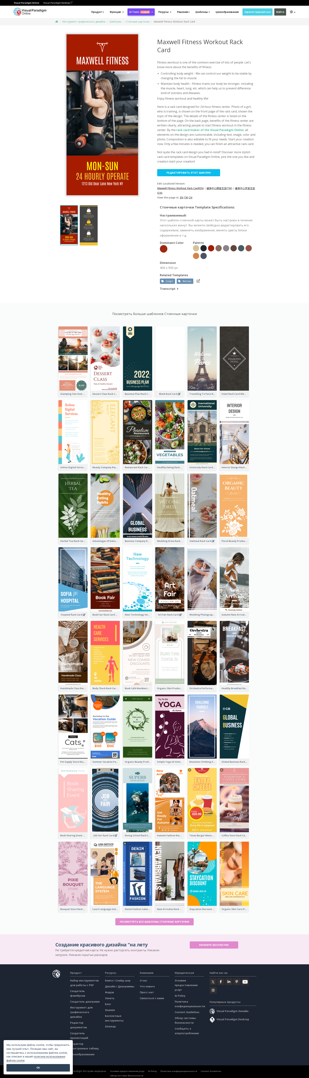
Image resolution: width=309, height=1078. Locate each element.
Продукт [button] (96, 12)
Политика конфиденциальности (178, 1071)
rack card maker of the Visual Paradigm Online (210, 130)
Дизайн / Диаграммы (119, 986)
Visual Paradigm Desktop (56, 2)
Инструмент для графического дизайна (81, 1012)
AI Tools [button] (139, 12)
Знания (110, 1010)
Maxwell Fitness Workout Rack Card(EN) (180, 188)
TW (186, 197)
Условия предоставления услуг (186, 985)
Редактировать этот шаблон (188, 172)
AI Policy (180, 995)
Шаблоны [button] (201, 12)
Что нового (147, 986)
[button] (117, 12)
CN (190, 197)
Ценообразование (227, 12)
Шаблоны (115, 21)
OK (38, 1067)
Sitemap (110, 1026)
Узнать (109, 998)
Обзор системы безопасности (126, 1075)
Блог (108, 1004)
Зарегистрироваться (257, 12)
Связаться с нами (152, 998)
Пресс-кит (147, 992)
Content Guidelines (187, 1012)
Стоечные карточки (137, 21)
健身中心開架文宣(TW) (219, 188)
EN (181, 197)
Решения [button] (182, 12)
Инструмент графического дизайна (83, 21)
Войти (280, 12)
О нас (143, 980)
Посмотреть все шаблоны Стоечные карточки (154, 921)
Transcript (167, 289)
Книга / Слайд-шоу (118, 980)
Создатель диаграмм (85, 1001)
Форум (109, 992)
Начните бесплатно (214, 945)
